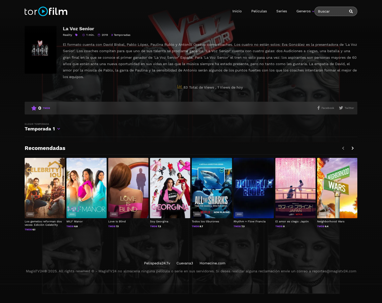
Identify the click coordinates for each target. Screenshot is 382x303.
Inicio (237, 11)
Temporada (40, 127)
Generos (303, 11)
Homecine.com (212, 263)
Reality (67, 34)
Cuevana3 (184, 263)
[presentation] (352, 148)
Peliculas (259, 11)
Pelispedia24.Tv (157, 263)
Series (281, 11)
